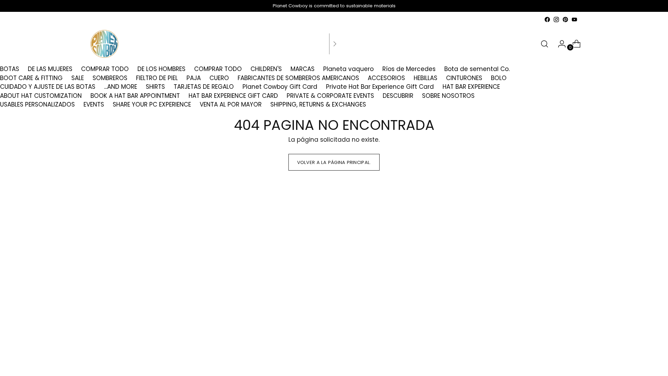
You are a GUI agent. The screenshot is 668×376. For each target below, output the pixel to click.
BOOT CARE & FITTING (31, 78)
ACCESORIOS (386, 78)
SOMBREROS (110, 78)
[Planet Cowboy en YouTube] (574, 19)
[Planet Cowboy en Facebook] (547, 19)
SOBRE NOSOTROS (448, 96)
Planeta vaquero (348, 69)
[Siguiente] (334, 44)
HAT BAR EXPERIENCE (471, 87)
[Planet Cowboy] (104, 44)
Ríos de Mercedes (409, 69)
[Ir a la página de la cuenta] (559, 44)
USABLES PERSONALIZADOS (37, 104)
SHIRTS (155, 87)
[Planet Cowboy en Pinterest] (565, 19)
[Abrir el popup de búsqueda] (544, 44)
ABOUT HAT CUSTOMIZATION (41, 96)
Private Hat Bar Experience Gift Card (380, 87)
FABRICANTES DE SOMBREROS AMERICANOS (298, 78)
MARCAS (303, 69)
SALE (77, 78)
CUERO (219, 78)
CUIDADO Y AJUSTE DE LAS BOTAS (47, 87)
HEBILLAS (425, 78)
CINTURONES (464, 78)
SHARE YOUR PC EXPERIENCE (152, 104)
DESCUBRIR (398, 96)
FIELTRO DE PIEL (157, 78)
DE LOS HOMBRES (161, 69)
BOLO (499, 78)
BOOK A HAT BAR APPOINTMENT (135, 96)
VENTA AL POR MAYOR (231, 104)
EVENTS (94, 104)
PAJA (193, 78)
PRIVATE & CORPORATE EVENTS (330, 96)
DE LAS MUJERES (50, 69)
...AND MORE (120, 87)
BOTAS (9, 69)
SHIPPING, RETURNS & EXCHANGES (318, 104)
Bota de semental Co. (477, 69)
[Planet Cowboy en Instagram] (556, 19)
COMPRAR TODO (105, 69)
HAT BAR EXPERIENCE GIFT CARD (233, 96)
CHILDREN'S (266, 69)
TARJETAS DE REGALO (204, 87)
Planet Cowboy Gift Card (279, 87)
